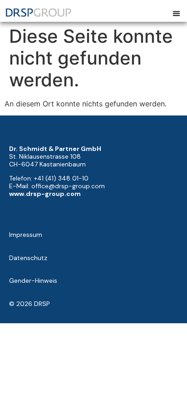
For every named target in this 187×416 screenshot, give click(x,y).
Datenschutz (28, 258)
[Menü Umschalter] (176, 13)
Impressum (25, 235)
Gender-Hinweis (33, 280)
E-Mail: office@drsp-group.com (57, 186)
